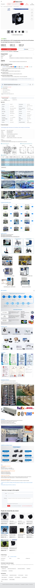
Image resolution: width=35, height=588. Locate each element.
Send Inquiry (9, 49)
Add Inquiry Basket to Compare (18, 34)
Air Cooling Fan (11, 577)
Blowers (21, 6)
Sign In (2, 93)
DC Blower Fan (28, 558)
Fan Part (26, 575)
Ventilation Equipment (16, 6)
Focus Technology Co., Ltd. (11, 584)
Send (8, 505)
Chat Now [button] (26, 49)
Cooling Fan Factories (5, 575)
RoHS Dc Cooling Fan (5, 579)
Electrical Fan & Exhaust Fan (12, 568)
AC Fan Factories (20, 575)
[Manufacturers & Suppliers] (17, 1)
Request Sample (15, 51)
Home (1, 6)
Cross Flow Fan (3, 558)
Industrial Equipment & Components (7, 6)
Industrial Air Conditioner (21, 568)
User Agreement (23, 584)
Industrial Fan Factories (13, 575)
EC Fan (10, 558)
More (2, 581)
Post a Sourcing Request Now (27, 505)
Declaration (27, 584)
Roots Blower (11, 570)
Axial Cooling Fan (24, 577)
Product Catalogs (13, 556)
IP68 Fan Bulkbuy (12, 579)
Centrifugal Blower (4, 570)
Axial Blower (28, 568)
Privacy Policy (31, 584)
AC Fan (19, 558)
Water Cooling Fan (4, 577)
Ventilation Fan (4, 568)
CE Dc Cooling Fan (17, 577)
